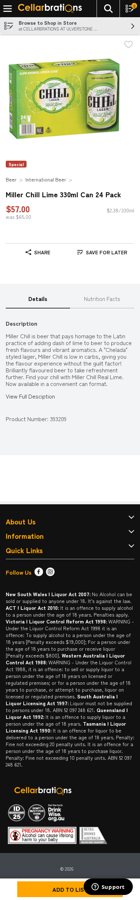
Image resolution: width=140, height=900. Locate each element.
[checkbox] (128, 45)
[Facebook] (38, 573)
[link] (102, 252)
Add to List (70, 889)
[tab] (38, 298)
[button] (108, 8)
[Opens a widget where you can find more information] (108, 887)
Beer (11, 179)
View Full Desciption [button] (30, 396)
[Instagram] (50, 573)
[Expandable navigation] (7, 8)
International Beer (45, 179)
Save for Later (106, 252)
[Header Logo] (48, 9)
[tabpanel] (70, 367)
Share (42, 252)
